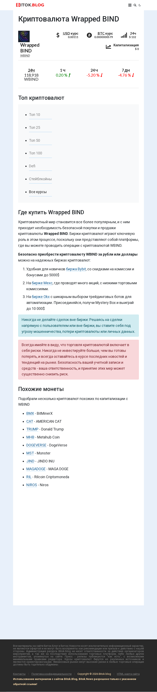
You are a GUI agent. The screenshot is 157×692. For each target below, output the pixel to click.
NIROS (31, 485)
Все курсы (38, 192)
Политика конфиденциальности (51, 673)
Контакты (19, 673)
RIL (28, 477)
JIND (30, 461)
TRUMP (32, 429)
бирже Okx (41, 296)
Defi (32, 166)
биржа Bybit (76, 269)
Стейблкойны (40, 179)
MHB (30, 437)
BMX (30, 413)
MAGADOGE (36, 469)
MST (30, 453)
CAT (29, 421)
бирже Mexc (42, 283)
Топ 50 (34, 140)
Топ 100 (35, 153)
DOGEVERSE (36, 445)
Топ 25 (34, 127)
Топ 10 (34, 114)
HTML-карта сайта (128, 673)
